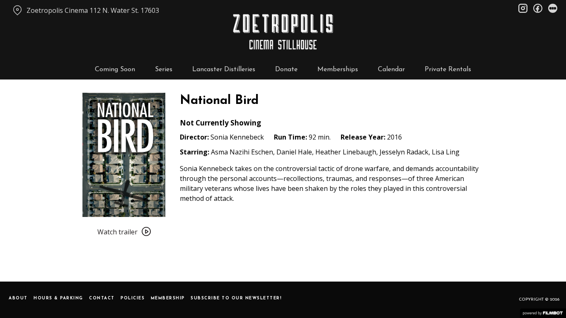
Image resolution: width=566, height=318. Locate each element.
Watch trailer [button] (117, 231)
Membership (168, 298)
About (18, 298)
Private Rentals (448, 69)
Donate (286, 69)
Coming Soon (115, 69)
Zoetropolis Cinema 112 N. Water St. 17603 (93, 10)
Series (163, 69)
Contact (102, 298)
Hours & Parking (58, 298)
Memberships (337, 69)
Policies (133, 298)
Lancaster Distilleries (223, 69)
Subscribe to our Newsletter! (236, 298)
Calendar (391, 69)
